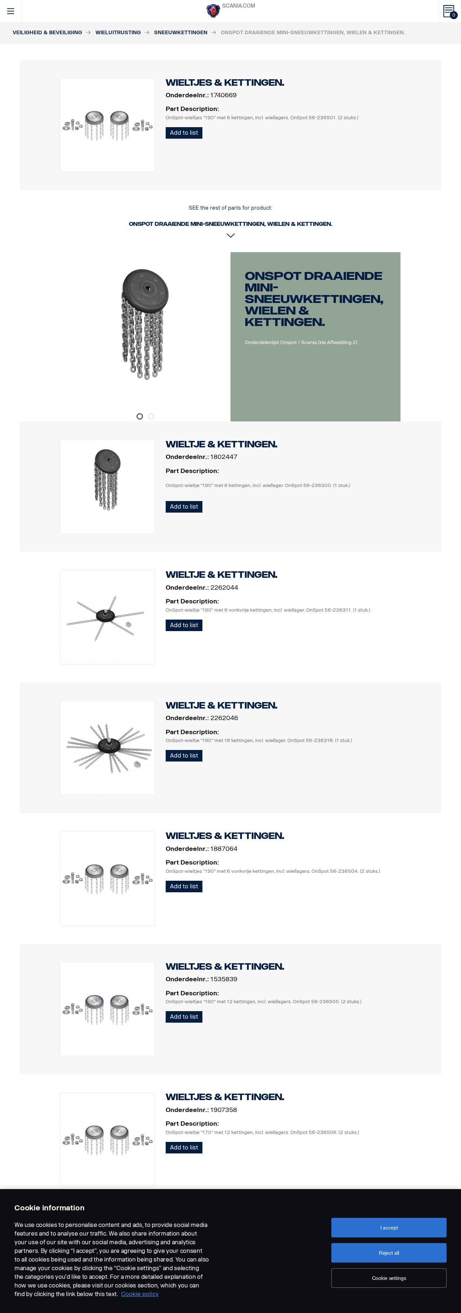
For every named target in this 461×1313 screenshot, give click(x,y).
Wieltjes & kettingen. (225, 836)
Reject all (389, 1253)
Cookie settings (389, 1278)
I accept (389, 1228)
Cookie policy (140, 1294)
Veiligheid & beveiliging (47, 33)
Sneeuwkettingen (180, 33)
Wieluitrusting (118, 33)
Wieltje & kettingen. (221, 444)
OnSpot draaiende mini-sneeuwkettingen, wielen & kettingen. (314, 299)
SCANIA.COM (238, 6)
